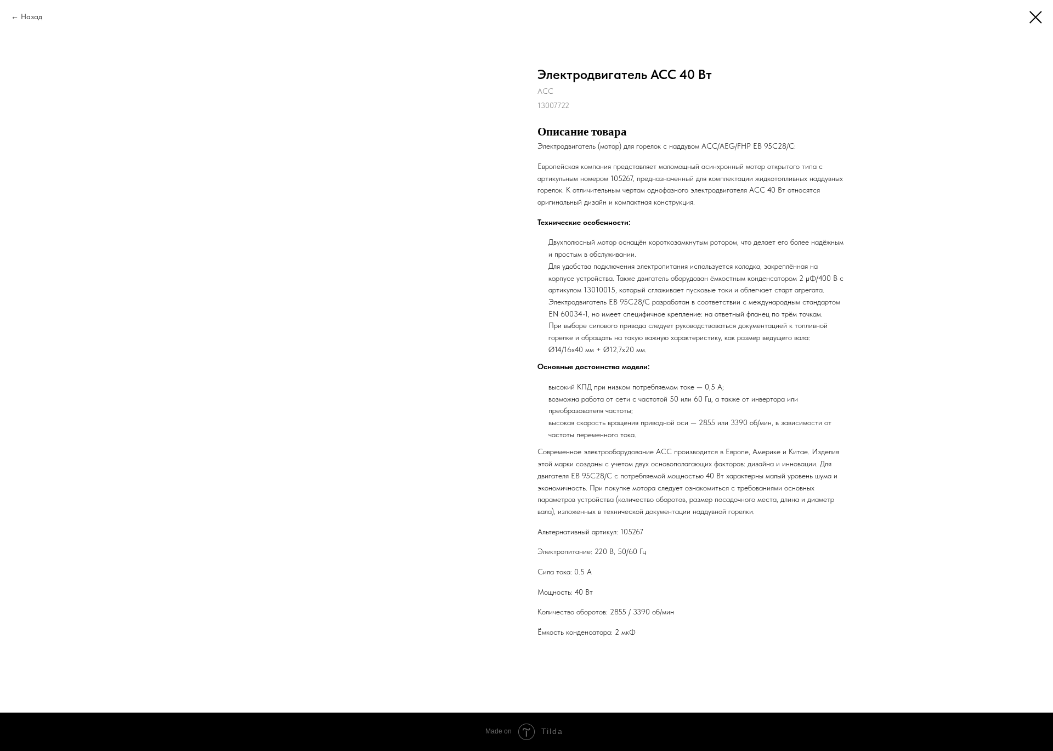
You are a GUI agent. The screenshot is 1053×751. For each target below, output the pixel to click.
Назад (31, 16)
